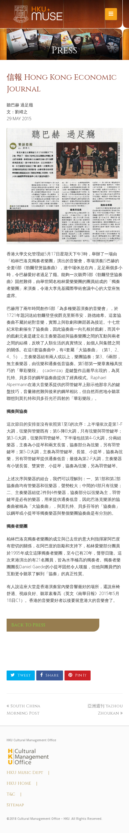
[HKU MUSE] (38, 14)
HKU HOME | (22, 783)
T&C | (14, 794)
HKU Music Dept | (28, 772)
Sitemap (15, 805)
